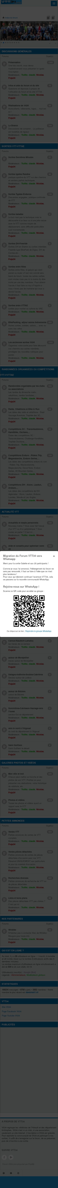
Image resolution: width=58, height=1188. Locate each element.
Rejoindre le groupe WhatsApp (38, 631)
